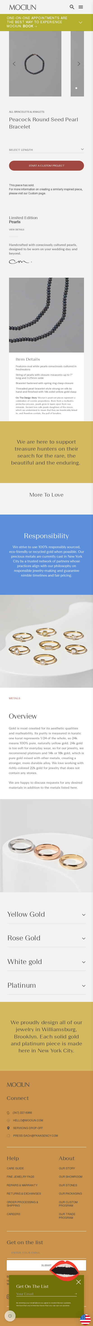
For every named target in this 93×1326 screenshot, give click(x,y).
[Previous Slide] (14, 64)
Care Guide (15, 1168)
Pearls (15, 221)
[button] (72, 7)
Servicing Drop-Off (28, 1128)
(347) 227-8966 (22, 1112)
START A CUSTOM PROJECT (46, 165)
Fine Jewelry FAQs (20, 1176)
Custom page (36, 193)
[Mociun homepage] (22, 7)
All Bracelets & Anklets (26, 111)
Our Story (67, 1168)
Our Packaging (70, 1193)
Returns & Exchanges (24, 1193)
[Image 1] (76, 88)
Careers (13, 1214)
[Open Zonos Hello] (83, 1317)
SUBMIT (46, 1265)
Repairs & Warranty (22, 1185)
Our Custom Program (68, 1204)
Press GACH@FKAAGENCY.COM (35, 1135)
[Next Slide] (79, 64)
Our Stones (68, 1185)
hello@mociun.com (28, 1120)
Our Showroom (70, 1176)
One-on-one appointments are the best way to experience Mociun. (37, 22)
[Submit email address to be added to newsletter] (75, 1293)
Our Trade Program (67, 1216)
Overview (23, 716)
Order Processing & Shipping (22, 1204)
